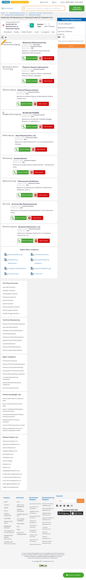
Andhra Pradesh (27, 32)
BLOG (18, 502)
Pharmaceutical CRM (20, 2)
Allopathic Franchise (9, 290)
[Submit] (24, 8)
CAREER (6, 508)
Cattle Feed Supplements (11, 487)
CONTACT (6, 505)
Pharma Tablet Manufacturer (12, 347)
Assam (37, 32)
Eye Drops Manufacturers (11, 388)
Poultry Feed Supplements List (12, 474)
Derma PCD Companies (33, 531)
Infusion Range (7, 461)
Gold (46, 26)
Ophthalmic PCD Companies (34, 512)
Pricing (6, 2)
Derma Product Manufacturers (46, 523)
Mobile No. (61, 34)
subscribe (80, 501)
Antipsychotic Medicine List (11, 444)
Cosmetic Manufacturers (46, 528)
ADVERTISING (20, 523)
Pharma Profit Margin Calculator (8, 537)
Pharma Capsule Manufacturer (12, 350)
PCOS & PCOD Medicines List (12, 481)
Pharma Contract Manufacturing (13, 367)
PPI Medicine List (8, 457)
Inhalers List (6, 467)
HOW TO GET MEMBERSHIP (20, 505)
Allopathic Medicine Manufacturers (48, 518)
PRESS (18, 529)
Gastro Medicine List (9, 448)
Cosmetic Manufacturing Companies (10, 378)
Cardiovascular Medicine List (12, 477)
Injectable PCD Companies (34, 507)
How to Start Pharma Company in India (13, 399)
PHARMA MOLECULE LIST (22, 515)
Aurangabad (45, 32)
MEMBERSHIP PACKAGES (7, 527)
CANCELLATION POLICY (8, 522)
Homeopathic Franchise (10, 294)
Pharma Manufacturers (46, 537)
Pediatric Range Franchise (11, 313)
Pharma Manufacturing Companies (14, 374)
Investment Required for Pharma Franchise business (13, 415)
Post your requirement (77, 8)
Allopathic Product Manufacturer (13, 330)
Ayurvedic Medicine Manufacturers (48, 509)
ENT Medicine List (8, 454)
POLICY (6, 511)
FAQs (18, 526)
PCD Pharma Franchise (10, 361)
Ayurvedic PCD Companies (34, 540)
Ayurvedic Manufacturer (10, 327)
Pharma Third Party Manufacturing (14, 324)
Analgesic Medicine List (10, 451)
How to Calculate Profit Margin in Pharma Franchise (13, 410)
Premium (51, 26)
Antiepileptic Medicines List (11, 471)
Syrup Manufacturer (9, 344)
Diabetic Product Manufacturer (12, 340)
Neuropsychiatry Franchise (11, 307)
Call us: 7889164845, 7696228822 (72, 2)
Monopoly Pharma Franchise (35, 517)
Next (71, 46)
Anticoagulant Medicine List (11, 484)
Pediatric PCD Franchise (33, 535)
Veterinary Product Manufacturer (13, 337)
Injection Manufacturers (46, 532)
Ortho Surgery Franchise (10, 310)
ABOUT (6, 502)
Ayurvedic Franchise (9, 287)
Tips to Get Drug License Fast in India (12, 405)
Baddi (53, 32)
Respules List (7, 464)
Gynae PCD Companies (33, 521)
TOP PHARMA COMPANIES (20, 520)
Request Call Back (74, 575)
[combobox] (43, 8)
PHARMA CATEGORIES (20, 510)
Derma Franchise (8, 300)
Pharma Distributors (35, 544)
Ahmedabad (8, 32)
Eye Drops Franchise (35, 503)
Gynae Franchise (8, 304)
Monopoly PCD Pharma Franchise (13, 371)
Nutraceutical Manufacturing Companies (12, 384)
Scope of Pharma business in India (14, 425)
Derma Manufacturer (9, 334)
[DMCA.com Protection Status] (43, 565)
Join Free (45, 2)
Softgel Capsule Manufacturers (46, 514)
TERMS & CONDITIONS (7, 514)
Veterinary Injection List (10, 441)
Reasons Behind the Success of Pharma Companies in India (13, 429)
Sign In (54, 2)
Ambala (16, 32)
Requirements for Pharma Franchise (11, 421)
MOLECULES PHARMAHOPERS (21, 533)
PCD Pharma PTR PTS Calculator (9, 531)
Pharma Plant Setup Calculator (9, 542)
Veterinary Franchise (9, 297)
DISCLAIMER (7, 518)
